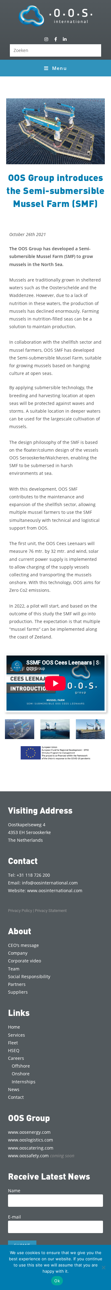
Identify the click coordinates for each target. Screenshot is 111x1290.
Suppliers (18, 992)
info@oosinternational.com (50, 883)
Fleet (13, 1043)
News (13, 1089)
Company (17, 953)
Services (16, 1035)
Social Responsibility (29, 976)
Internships (23, 1082)
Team (13, 969)
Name (14, 1190)
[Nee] (103, 1267)
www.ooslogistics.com (30, 1140)
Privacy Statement (51, 910)
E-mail (14, 1217)
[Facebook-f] (55, 39)
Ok (57, 1280)
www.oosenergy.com (29, 1132)
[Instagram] (46, 39)
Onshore (21, 1074)
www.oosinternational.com (54, 890)
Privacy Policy (20, 910)
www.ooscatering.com (30, 1148)
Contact (16, 1097)
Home (14, 1027)
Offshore (21, 1066)
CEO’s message (23, 945)
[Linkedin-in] (65, 39)
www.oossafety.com (41, 1156)
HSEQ (13, 1050)
